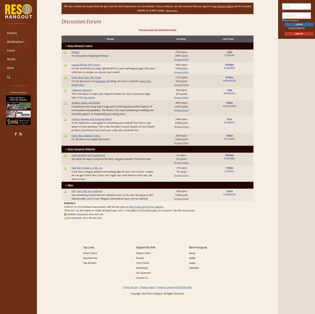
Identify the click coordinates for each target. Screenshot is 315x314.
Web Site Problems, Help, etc (87, 167)
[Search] (6, 77)
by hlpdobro (229, 93)
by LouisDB (229, 138)
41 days (229, 77)
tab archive (89, 97)
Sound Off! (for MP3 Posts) (86, 64)
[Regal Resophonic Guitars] (18, 106)
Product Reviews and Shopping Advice (92, 119)
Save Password (291, 20)
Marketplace (15, 42)
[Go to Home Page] (18, 11)
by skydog (229, 171)
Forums (12, 33)
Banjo (192, 253)
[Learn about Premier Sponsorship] (18, 98)
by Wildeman (229, 194)
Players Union (143, 253)
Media (11, 59)
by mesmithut (229, 105)
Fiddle (192, 258)
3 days (229, 135)
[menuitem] (18, 33)
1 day (229, 51)
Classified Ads (90, 258)
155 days (229, 64)
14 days (229, 167)
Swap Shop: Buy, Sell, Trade (86, 77)
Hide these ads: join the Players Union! (157, 30)
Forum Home (90, 253)
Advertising (142, 267)
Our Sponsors (143, 272)
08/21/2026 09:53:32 (140, 206)
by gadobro (229, 67)
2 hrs (229, 119)
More (10, 68)
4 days (229, 102)
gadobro (159, 206)
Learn (11, 50)
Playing (75, 52)
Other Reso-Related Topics (86, 135)
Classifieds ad (101, 81)
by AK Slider (229, 158)
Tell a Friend (142, 262)
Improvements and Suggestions (88, 155)
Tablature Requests (82, 90)
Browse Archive (181, 59)
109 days (229, 155)
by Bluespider (229, 80)
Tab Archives (89, 262)
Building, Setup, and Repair (86, 102)
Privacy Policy (147, 287)
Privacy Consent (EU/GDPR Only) (174, 287)
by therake (229, 55)
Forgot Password (296, 27)
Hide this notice (172, 11)
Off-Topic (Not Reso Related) (87, 191)
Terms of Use (130, 287)
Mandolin (194, 267)
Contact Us (142, 277)
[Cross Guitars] (18, 114)
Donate (140, 258)
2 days (229, 191)
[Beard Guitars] (18, 121)
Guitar (192, 262)
